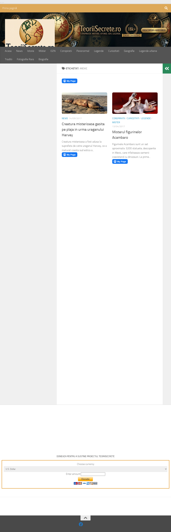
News (19, 50)
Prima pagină (9, 8)
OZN (53, 50)
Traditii (8, 59)
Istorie (30, 50)
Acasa (8, 50)
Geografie (129, 50)
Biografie (43, 59)
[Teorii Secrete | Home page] (30, 35)
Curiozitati (113, 50)
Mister (42, 50)
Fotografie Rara (25, 59)
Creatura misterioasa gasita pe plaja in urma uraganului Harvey (83, 129)
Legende (99, 50)
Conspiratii (66, 50)
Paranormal (82, 50)
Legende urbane (148, 50)
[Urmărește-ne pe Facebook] (81, 524)
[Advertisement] (32, 121)
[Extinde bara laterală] (167, 69)
